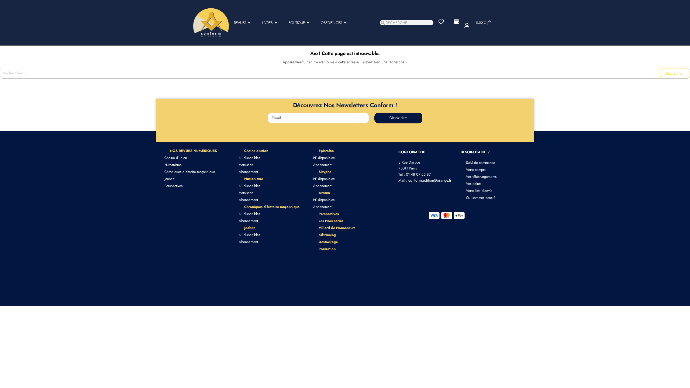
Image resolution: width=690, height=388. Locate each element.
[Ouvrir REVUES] (249, 23)
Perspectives (173, 185)
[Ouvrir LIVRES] (276, 23)
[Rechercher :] (345, 73)
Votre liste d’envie (479, 190)
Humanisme (173, 164)
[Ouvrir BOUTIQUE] (308, 23)
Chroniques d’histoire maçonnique (189, 171)
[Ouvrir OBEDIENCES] (345, 23)
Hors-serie (246, 192)
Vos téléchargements (481, 176)
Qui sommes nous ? (480, 197)
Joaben (169, 178)
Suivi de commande (480, 162)
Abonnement (248, 171)
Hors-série (246, 164)
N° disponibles (249, 157)
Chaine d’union (175, 157)
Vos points (473, 183)
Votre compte (476, 169)
